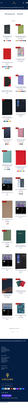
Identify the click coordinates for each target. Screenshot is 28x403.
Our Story (3, 347)
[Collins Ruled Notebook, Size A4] (21, 207)
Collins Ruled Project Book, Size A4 (7, 193)
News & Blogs (3, 348)
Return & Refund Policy (5, 357)
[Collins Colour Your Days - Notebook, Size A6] (21, 52)
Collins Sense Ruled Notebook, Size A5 (20, 190)
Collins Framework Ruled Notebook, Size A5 (20, 140)
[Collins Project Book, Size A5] (7, 309)
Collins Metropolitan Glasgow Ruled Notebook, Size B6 (7, 165)
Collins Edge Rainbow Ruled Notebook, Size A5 (7, 37)
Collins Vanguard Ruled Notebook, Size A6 (7, 295)
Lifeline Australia (4, 367)
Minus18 (2, 369)
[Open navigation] (2, 2)
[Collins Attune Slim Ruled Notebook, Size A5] (7, 133)
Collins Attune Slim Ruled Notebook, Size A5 (7, 140)
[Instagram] (7, 393)
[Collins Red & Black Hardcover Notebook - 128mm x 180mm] (7, 82)
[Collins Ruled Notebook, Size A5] (7, 260)
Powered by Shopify (14, 397)
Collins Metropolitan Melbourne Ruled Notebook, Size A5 (21, 37)
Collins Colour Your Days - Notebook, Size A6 (21, 59)
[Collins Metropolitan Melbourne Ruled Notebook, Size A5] (21, 29)
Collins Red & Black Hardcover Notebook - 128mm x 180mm (7, 91)
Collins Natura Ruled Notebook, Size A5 (20, 316)
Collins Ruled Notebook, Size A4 (20, 216)
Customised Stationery (5, 350)
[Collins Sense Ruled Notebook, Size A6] (7, 235)
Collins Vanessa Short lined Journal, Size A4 (21, 114)
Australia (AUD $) (8, 385)
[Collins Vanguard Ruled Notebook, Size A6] (7, 286)
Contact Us (3, 351)
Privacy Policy (4, 359)
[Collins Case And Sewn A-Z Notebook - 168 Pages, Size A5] (21, 236)
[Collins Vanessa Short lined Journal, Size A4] (21, 105)
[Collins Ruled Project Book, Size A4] (7, 184)
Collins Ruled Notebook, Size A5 (7, 268)
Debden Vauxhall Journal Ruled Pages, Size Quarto (20, 167)
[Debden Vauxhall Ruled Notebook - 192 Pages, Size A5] (7, 107)
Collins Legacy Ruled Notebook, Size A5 (7, 63)
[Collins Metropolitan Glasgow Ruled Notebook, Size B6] (7, 157)
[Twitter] (3, 393)
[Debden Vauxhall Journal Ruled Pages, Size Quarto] (21, 158)
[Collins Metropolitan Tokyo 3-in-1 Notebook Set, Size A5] (21, 284)
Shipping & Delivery (4, 361)
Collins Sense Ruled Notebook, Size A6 (7, 243)
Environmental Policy (5, 349)
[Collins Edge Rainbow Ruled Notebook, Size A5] (7, 29)
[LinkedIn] (5, 393)
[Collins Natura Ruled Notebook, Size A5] (21, 308)
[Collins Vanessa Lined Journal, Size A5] (21, 261)
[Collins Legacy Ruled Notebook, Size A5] (7, 53)
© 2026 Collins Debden (5, 397)
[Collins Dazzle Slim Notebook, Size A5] (7, 209)
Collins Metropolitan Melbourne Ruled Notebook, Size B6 (21, 87)
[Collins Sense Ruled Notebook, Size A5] (21, 182)
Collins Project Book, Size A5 (7, 317)
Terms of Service (4, 358)
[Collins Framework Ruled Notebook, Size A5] (21, 133)
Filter (14, 20)
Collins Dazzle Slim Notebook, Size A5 (7, 220)
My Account (3, 362)
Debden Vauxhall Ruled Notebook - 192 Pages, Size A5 (7, 117)
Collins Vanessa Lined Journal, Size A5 (20, 271)
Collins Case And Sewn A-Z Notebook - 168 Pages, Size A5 (20, 246)
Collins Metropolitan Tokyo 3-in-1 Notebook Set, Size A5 (20, 291)
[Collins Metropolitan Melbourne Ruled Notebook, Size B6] (21, 80)
